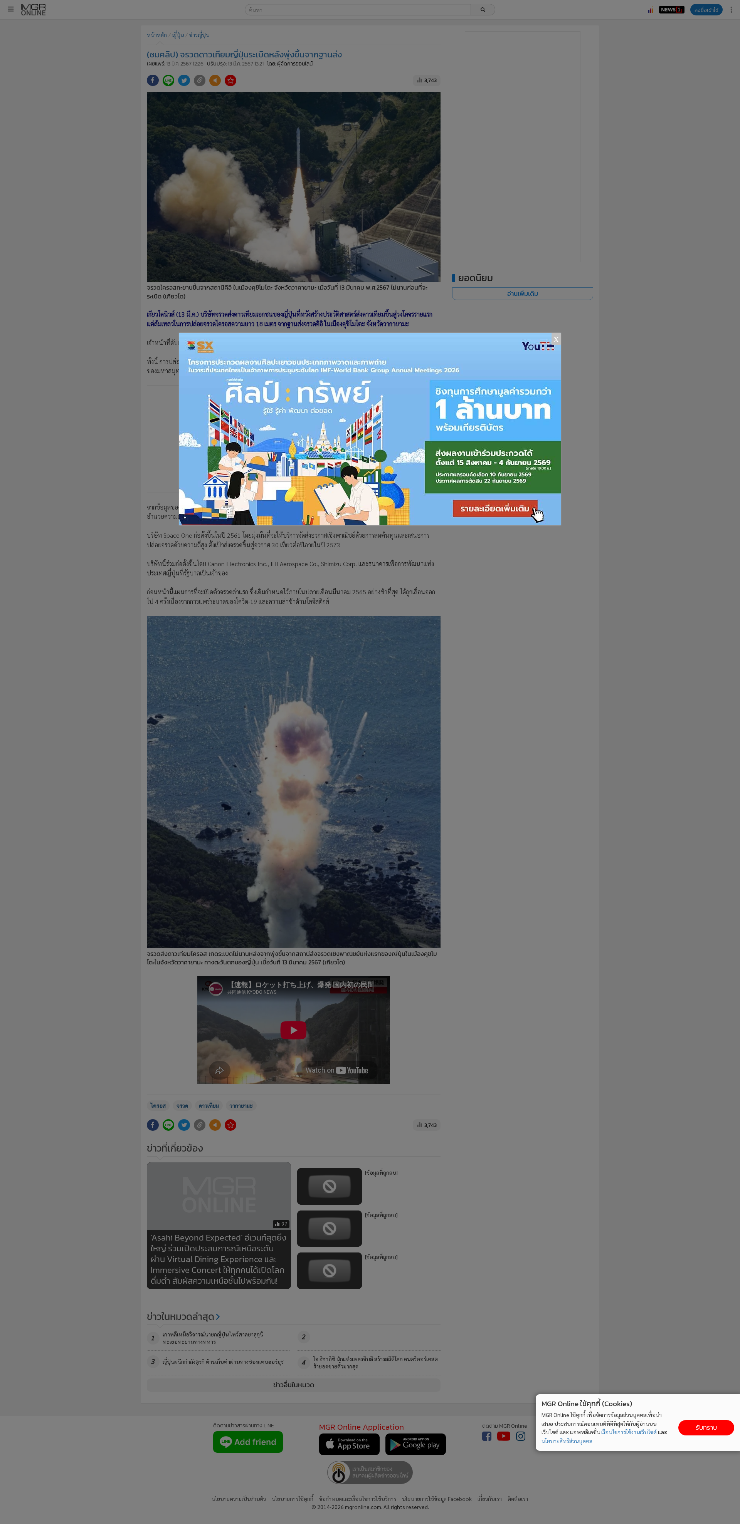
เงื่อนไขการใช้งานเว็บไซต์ (629, 1431)
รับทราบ (706, 1427)
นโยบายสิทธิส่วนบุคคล (567, 1440)
